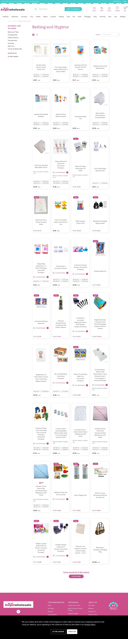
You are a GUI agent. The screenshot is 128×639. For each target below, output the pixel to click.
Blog (124, 1)
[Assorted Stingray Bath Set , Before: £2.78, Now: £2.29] (41, 303)
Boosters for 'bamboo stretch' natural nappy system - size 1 (80, 549)
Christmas (6, 17)
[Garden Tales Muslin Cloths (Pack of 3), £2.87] (41, 50)
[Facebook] (18, 612)
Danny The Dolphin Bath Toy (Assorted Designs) (80, 377)
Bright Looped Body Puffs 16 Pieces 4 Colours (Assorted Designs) (41, 548)
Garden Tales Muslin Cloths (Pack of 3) (41, 67)
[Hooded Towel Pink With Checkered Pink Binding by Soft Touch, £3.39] (100, 413)
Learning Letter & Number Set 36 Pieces (80, 67)
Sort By (98, 35)
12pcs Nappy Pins (80, 495)
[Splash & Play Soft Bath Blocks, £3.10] (100, 50)
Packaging (87, 17)
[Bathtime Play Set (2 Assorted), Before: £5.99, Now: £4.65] (60, 471)
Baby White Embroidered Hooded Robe (100, 115)
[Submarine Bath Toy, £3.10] (80, 98)
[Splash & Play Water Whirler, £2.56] (60, 98)
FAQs (49, 605)
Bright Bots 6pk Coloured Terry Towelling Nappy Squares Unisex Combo (100, 324)
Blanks (45, 17)
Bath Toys (11, 46)
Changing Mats (12, 35)
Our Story (91, 605)
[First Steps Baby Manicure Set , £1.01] (100, 146)
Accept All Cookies (72, 631)
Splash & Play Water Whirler (60, 115)
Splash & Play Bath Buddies (41, 115)
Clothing (61, 17)
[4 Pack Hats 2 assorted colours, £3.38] (60, 249)
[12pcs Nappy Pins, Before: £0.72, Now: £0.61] (80, 471)
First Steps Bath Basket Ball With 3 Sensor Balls (61, 69)
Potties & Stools (13, 38)
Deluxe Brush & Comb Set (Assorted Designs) (60, 164)
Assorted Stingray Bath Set (41, 322)
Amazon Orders (73, 613)
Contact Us (116, 1)
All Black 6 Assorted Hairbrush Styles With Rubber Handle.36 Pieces (80, 322)
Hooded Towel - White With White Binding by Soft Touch (80, 433)
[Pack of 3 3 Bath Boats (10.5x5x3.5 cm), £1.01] (60, 205)
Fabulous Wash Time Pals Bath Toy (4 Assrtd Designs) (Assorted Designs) (41, 433)
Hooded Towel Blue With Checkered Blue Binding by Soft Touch (41, 490)
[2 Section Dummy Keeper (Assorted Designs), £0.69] (80, 249)
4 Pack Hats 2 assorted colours (61, 267)
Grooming (11, 43)
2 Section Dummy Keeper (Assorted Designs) (80, 267)
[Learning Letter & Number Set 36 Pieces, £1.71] (80, 50)
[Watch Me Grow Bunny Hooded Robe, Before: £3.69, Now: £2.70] (41, 205)
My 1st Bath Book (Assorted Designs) (60, 376)
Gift (74, 17)
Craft (68, 17)
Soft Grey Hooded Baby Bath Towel (41, 166)
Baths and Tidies (13, 32)
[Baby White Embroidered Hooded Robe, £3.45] (100, 98)
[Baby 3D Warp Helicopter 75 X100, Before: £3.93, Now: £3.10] (80, 146)
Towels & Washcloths (15, 49)
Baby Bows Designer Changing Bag (100, 550)
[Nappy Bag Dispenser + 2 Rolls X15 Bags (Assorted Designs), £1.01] (41, 249)
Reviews (91, 608)
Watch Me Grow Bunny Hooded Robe (41, 222)
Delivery (50, 611)
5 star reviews (35, 1)
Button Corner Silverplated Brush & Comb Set (100, 495)
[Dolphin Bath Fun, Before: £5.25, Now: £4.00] (100, 249)
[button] (18, 604)
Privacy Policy (92, 615)
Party (95, 17)
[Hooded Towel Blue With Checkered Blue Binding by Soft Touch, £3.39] (41, 471)
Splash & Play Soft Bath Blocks (100, 67)
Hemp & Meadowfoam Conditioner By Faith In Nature (61, 324)
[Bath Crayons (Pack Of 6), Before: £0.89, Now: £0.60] (80, 205)
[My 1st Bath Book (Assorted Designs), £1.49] (60, 355)
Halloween (15, 17)
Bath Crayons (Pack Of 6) (80, 222)
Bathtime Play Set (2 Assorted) (60, 493)
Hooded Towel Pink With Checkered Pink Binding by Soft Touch (100, 433)
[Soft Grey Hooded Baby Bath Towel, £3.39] (41, 146)
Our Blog (51, 608)
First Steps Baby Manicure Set (100, 170)
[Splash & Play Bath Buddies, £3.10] (41, 98)
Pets (109, 17)
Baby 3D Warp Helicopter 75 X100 (80, 168)
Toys (115, 17)
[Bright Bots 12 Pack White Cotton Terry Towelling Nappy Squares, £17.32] (41, 355)
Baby (31, 17)
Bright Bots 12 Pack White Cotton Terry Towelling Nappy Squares (41, 378)
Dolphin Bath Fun (100, 271)
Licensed (53, 17)
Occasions (24, 17)
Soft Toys (102, 17)
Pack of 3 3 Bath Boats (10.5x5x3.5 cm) (60, 222)
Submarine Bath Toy (80, 117)
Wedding (122, 17)
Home (79, 17)
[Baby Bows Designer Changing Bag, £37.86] (100, 529)
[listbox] (110, 35)
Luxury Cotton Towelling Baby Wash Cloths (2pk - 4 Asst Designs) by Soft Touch (60, 433)
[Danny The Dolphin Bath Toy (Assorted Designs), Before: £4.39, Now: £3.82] (80, 355)
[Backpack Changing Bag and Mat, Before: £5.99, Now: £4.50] (100, 205)
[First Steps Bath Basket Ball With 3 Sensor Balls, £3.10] (60, 50)
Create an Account (74, 605)
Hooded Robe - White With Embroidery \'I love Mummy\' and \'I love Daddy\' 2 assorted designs (100, 375)
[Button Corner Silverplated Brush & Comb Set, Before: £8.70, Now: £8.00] (100, 471)
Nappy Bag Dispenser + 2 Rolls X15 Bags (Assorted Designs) (41, 268)
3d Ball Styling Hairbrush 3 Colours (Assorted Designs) (60, 548)
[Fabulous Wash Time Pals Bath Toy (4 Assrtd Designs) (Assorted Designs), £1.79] (41, 413)
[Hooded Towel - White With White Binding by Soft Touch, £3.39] (80, 413)
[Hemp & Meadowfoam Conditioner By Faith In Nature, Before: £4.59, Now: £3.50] (60, 303)
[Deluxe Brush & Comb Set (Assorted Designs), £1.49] (60, 146)
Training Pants (12, 40)
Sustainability (52, 615)
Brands (38, 17)
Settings (58, 631)
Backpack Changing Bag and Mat (100, 222)
